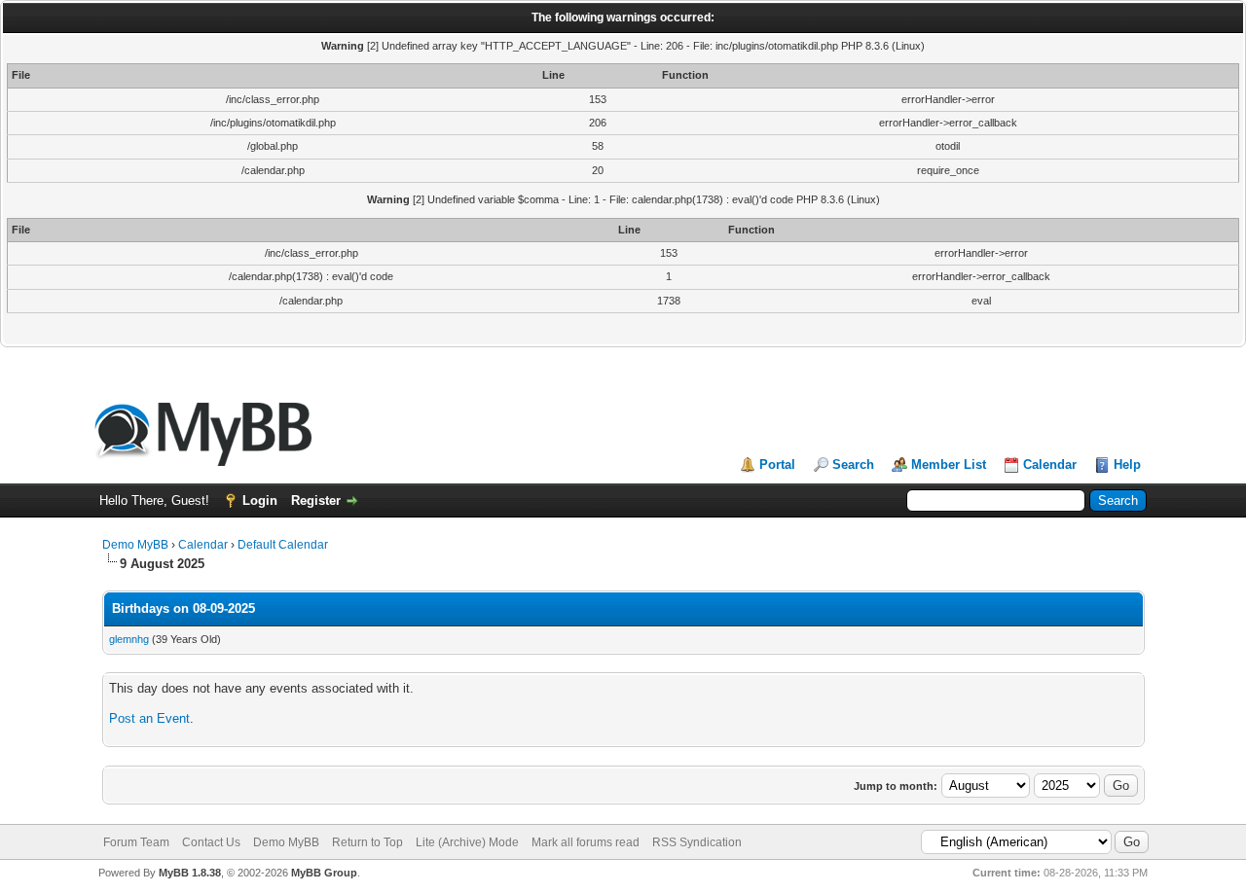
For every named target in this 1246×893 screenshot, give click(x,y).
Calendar (1050, 464)
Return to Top (367, 842)
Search (853, 464)
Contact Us (211, 842)
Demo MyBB (135, 545)
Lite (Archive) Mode (467, 842)
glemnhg (129, 639)
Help (1127, 464)
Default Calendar (283, 545)
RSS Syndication (697, 842)
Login (259, 500)
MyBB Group (324, 872)
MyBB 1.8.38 (190, 872)
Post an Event (149, 718)
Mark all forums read (585, 842)
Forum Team (136, 842)
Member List (948, 464)
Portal (777, 464)
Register (316, 500)
